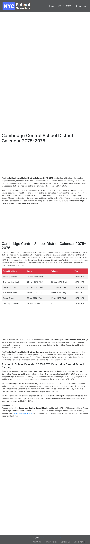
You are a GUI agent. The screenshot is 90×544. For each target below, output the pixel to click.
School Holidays (65, 6)
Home (51, 6)
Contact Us (81, 6)
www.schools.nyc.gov (23, 413)
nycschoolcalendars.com (50, 537)
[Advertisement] (13, 69)
